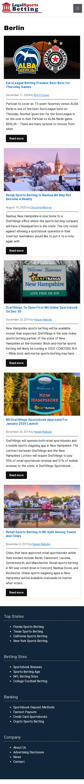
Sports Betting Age (26, 672)
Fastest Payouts (25, 712)
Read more (16, 138)
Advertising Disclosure (28, 752)
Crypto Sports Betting (28, 721)
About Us (19, 747)
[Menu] (77, 8)
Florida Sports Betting (28, 627)
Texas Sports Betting (28, 631)
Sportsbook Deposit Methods (34, 707)
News (17, 757)
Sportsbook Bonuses (27, 667)
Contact (19, 762)
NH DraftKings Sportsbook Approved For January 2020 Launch (37, 421)
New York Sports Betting (30, 641)
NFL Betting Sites (25, 676)
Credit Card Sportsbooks (30, 717)
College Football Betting (30, 681)
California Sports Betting (30, 636)
